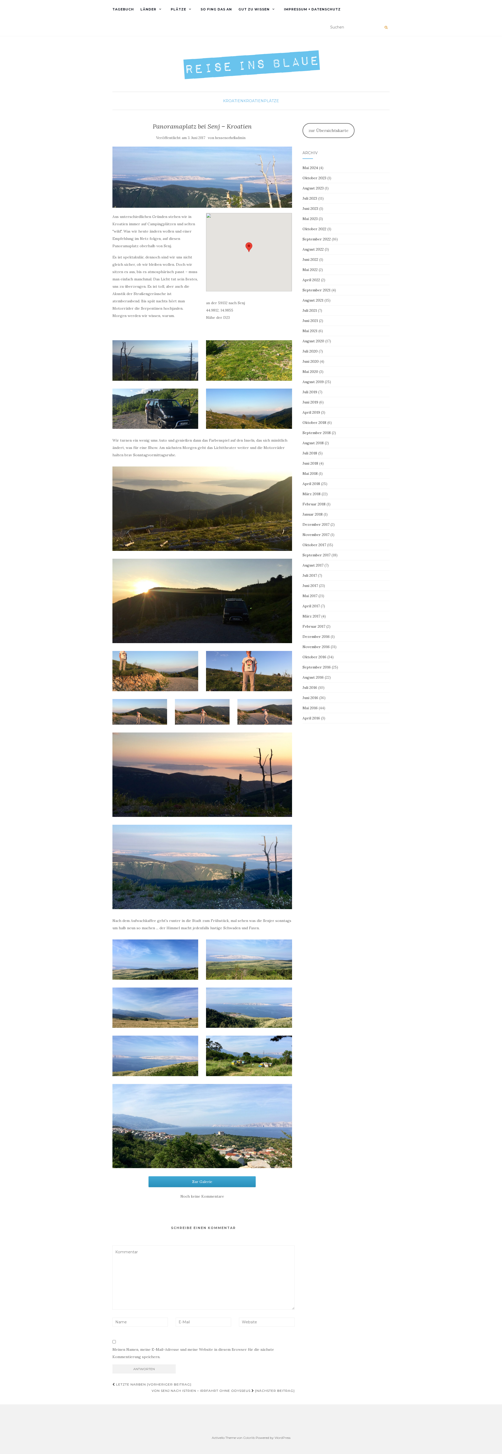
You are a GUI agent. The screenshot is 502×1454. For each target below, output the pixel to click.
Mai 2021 (310, 330)
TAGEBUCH (123, 9)
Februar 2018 (314, 504)
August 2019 (313, 381)
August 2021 (313, 300)
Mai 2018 (310, 473)
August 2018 (313, 443)
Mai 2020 (310, 371)
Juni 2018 (310, 463)
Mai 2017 (310, 595)
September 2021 (316, 290)
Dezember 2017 (316, 524)
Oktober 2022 (314, 229)
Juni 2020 (311, 361)
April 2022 (311, 280)
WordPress (282, 1438)
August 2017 (313, 565)
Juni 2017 (310, 585)
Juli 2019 (310, 392)
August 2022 (313, 249)
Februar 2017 (314, 626)
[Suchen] (386, 27)
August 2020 (313, 341)
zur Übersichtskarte (329, 130)
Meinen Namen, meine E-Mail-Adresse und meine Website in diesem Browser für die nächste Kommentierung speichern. (193, 1353)
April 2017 (311, 606)
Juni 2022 (310, 259)
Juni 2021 (310, 320)
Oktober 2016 (314, 657)
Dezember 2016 (316, 636)
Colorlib (249, 1438)
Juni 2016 (310, 697)
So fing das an (216, 9)
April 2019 (311, 412)
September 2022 (317, 239)
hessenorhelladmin (230, 138)
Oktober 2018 (314, 422)
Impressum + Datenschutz (312, 9)
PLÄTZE (178, 9)
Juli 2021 (310, 310)
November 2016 (316, 646)
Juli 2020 (310, 351)
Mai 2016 (310, 708)
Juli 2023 (310, 198)
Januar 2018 (313, 514)
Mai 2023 (310, 218)
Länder (148, 9)
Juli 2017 (310, 575)
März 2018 (312, 494)
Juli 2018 (310, 453)
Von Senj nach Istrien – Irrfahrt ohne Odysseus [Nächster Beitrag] (223, 1391)
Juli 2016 (310, 687)
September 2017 (316, 555)
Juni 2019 (310, 402)
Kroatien (233, 101)
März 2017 (311, 616)
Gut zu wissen (254, 9)
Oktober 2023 (314, 178)
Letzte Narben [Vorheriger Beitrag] (153, 1384)
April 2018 (311, 483)
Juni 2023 (310, 208)
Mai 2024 (310, 167)
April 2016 (311, 718)
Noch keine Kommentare (202, 1196)
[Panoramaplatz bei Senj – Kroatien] (202, 177)
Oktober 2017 (314, 545)
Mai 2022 (310, 269)
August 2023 (313, 188)
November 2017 (316, 534)
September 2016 (317, 667)
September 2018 (317, 432)
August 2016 (313, 677)
